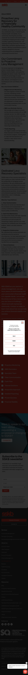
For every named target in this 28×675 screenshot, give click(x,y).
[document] (14, 337)
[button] (22, 323)
